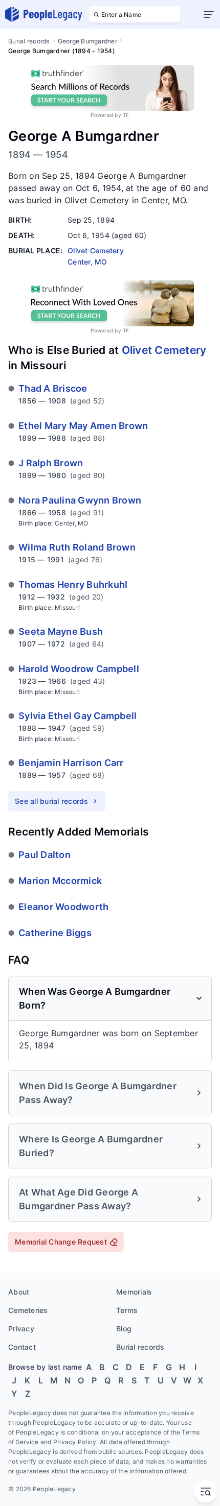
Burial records (29, 41)
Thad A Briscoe (52, 388)
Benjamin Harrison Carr (71, 762)
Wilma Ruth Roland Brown (77, 547)
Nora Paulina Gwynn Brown (79, 500)
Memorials (134, 1291)
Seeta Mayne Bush (60, 631)
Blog (123, 1328)
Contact (22, 1347)
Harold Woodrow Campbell (78, 668)
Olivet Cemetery (164, 350)
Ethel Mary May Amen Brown (83, 425)
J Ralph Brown (50, 463)
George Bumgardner (87, 41)
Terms (127, 1310)
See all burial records (52, 801)
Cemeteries (28, 1310)
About (18, 1291)
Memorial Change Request (61, 1241)
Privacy (21, 1328)
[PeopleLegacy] (44, 14)
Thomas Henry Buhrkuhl (72, 584)
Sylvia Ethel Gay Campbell (77, 715)
